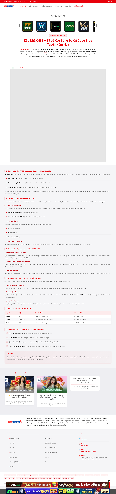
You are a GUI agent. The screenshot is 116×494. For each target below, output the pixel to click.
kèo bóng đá (21, 475)
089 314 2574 (84, 445)
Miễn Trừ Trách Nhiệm (51, 452)
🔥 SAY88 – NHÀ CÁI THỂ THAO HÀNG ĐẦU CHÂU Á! (19, 396)
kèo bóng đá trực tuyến (31, 475)
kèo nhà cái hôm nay (9, 478)
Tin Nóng (12, 443)
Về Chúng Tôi (48, 438)
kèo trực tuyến (57, 478)
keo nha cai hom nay (34, 478)
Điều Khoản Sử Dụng (50, 443)
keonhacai (97, 475)
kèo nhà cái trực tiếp (46, 478)
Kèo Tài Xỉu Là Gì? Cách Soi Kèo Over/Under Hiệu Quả (84, 379)
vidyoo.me (84, 440)
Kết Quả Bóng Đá (34, 6)
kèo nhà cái (64, 475)
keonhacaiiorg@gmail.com (88, 451)
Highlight (68, 6)
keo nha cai (72, 475)
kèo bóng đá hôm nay (10, 475)
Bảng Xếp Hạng (47, 6)
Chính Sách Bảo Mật (50, 448)
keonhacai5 (104, 475)
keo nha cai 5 (80, 475)
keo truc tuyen (43, 475)
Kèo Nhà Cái (22, 6)
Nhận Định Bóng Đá (80, 6)
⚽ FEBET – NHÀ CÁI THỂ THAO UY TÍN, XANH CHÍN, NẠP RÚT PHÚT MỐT (52, 397)
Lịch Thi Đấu (58, 6)
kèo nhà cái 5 (89, 475)
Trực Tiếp (12, 452)
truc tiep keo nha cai (68, 478)
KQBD (11, 466)
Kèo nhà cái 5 (25, 49)
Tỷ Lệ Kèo (12, 448)
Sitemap (47, 462)
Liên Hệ (47, 457)
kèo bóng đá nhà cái (54, 475)
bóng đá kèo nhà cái (22, 478)
